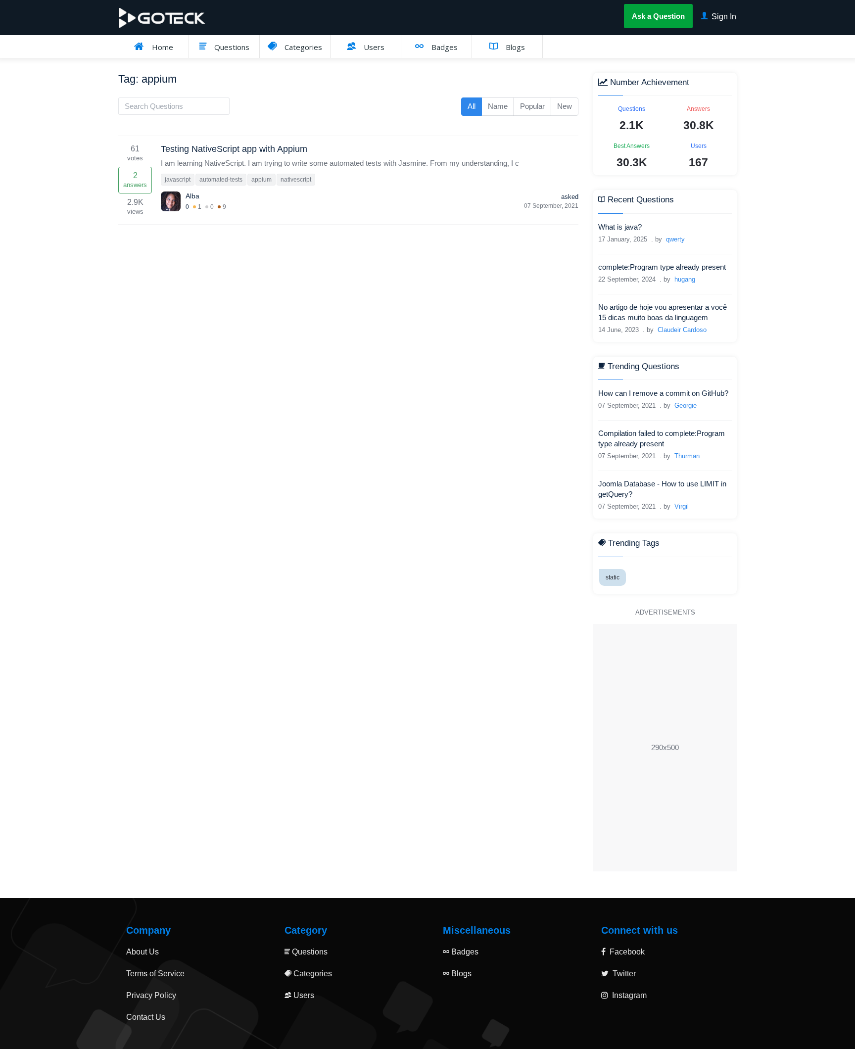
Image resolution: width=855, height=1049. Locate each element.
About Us (142, 952)
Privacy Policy (151, 995)
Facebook (626, 952)
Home (161, 47)
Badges (443, 47)
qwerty (675, 239)
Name (498, 106)
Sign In (723, 16)
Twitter (623, 973)
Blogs (514, 47)
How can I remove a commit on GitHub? (663, 393)
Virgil (681, 506)
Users (373, 47)
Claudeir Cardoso (682, 330)
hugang (684, 279)
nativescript (296, 179)
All (471, 106)
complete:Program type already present (662, 267)
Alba (192, 196)
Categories (302, 47)
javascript (177, 179)
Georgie (685, 405)
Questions (230, 47)
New (564, 106)
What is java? (620, 227)
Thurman (687, 456)
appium (261, 179)
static (612, 577)
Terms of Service (155, 973)
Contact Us (145, 1017)
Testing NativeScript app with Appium (234, 149)
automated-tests (220, 179)
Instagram (628, 995)
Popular (532, 106)
